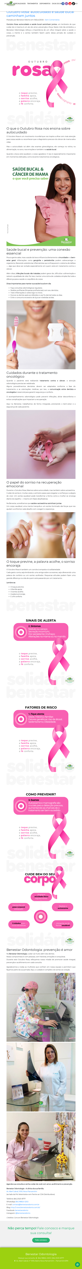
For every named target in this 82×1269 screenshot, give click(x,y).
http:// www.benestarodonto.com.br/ (25, 1207)
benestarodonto (21, 1210)
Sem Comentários (52, 20)
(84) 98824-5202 (22, 1202)
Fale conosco (41, 1240)
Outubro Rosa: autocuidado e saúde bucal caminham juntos (40, 14)
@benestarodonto (23, 1213)
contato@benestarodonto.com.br (25, 1205)
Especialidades (19, 3)
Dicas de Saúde (58, 3)
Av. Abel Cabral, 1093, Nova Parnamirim (21, 1191)
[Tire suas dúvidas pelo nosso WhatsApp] (77, 1264)
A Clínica (8, 3)
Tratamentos (32, 3)
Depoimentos (45, 3)
